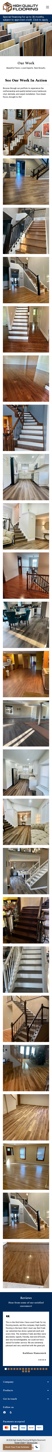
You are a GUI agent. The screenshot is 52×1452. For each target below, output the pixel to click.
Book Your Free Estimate (17, 1447)
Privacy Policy (20, 1443)
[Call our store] (37, 1447)
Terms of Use (32, 1443)
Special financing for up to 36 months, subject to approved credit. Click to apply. (25, 18)
